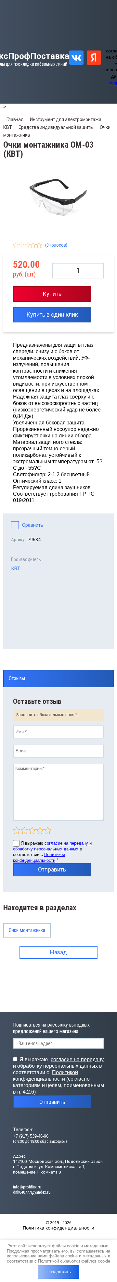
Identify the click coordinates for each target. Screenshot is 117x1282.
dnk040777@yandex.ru (32, 1192)
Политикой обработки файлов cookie (74, 1261)
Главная (14, 119)
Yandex (94, 58)
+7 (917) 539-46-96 (30, 1136)
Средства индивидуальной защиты (56, 127)
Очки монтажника (27, 930)
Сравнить (32, 525)
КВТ (15, 568)
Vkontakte (76, 58)
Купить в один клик (52, 314)
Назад (58, 952)
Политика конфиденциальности (58, 1228)
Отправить (52, 869)
